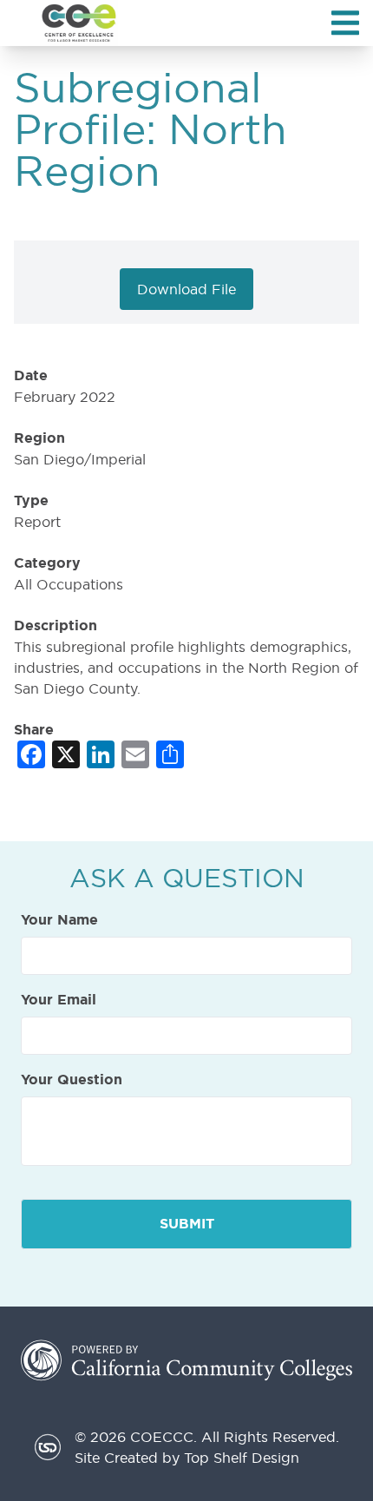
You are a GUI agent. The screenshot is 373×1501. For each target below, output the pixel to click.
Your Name (59, 920)
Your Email (58, 1000)
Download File (186, 289)
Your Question (71, 1080)
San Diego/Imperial (80, 459)
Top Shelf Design (241, 1457)
